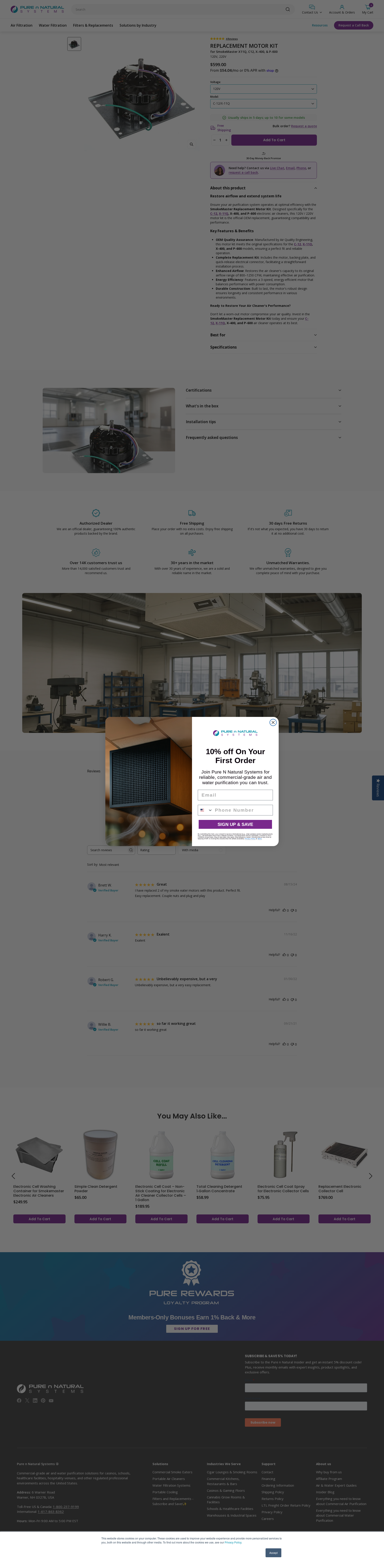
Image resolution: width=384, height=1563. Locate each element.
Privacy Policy (233, 1542)
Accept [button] (273, 1553)
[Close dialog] (273, 722)
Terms (260, 838)
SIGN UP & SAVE (235, 824)
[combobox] (205, 810)
